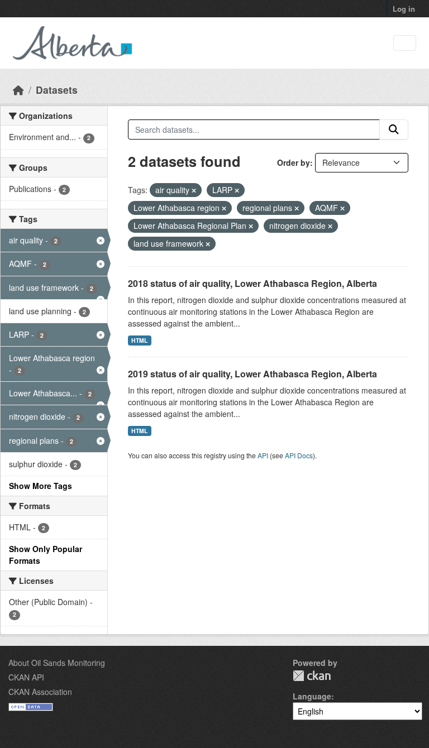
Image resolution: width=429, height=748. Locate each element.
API (263, 455)
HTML (139, 340)
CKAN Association (40, 691)
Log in (404, 8)
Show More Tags (40, 485)
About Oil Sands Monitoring (56, 662)
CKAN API (26, 677)
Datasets (57, 90)
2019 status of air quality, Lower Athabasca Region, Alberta (252, 373)
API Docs (299, 455)
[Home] (18, 90)
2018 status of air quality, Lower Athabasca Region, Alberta (252, 283)
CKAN (312, 676)
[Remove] (194, 190)
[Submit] (393, 129)
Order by (293, 162)
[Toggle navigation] (404, 43)
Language (312, 696)
